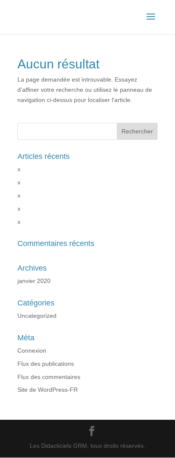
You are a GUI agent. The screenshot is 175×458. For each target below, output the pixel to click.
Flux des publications (45, 363)
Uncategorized (36, 315)
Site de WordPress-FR (47, 389)
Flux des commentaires (48, 376)
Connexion (31, 350)
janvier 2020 (34, 280)
